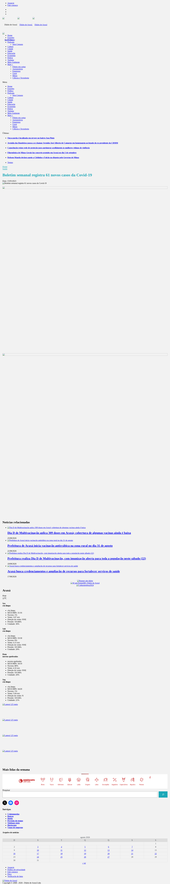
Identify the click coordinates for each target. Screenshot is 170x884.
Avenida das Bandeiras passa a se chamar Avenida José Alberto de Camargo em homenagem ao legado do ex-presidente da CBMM (62, 143)
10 (38, 850)
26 (85, 857)
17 (38, 854)
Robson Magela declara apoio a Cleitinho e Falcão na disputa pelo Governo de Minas (43, 157)
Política (10, 40)
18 (61, 854)
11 (61, 850)
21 (132, 854)
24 (38, 857)
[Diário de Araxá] (32, 25)
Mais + (10, 64)
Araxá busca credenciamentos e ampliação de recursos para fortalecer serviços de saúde (63, 571)
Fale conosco (12, 5)
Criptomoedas (13, 814)
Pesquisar (6, 790)
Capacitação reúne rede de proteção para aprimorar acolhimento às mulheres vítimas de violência (48, 148)
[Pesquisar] (163, 794)
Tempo (10, 162)
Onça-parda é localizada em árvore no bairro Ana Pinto (30, 138)
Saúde (9, 51)
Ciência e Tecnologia (20, 78)
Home (4, 167)
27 (109, 857)
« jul (84, 863)
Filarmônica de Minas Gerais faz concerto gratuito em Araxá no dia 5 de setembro (41, 153)
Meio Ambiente (13, 62)
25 (61, 857)
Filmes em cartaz (19, 67)
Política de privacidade (16, 870)
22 (156, 854)
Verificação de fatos (15, 876)
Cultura (10, 47)
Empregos (16, 71)
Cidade (10, 49)
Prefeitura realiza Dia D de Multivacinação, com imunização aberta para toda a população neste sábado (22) (76, 558)
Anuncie (10, 3)
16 (14, 854)
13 (109, 850)
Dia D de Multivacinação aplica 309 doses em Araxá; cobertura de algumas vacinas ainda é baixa (69, 532)
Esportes (10, 38)
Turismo (10, 60)
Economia (11, 55)
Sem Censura (17, 44)
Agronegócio (17, 69)
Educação (11, 53)
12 (85, 850)
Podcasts (10, 42)
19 (85, 854)
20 (109, 854)
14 (132, 850)
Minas (14, 76)
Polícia (10, 58)
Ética (9, 874)
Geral (14, 73)
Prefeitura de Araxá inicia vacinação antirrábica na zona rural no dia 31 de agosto (60, 545)
